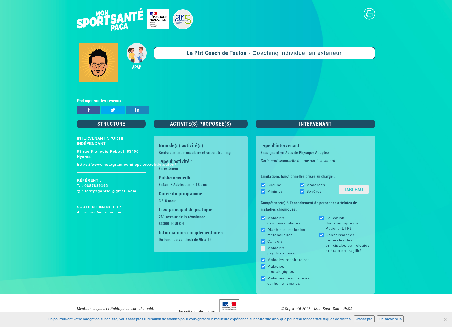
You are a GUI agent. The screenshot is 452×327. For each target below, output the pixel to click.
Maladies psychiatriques (281, 250)
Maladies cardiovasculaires (284, 220)
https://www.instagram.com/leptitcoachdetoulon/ (126, 164)
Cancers (275, 241)
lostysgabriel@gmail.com (110, 191)
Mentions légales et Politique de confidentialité (116, 308)
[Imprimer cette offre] (369, 13)
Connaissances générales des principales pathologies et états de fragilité (348, 243)
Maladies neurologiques (280, 269)
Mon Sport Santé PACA (333, 308)
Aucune (274, 185)
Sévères (314, 191)
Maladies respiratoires (288, 260)
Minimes (275, 191)
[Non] (445, 319)
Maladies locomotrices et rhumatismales (288, 280)
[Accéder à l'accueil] (135, 19)
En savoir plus (390, 319)
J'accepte (364, 319)
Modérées (315, 185)
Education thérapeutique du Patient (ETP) (342, 223)
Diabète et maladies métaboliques (286, 232)
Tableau (353, 189)
